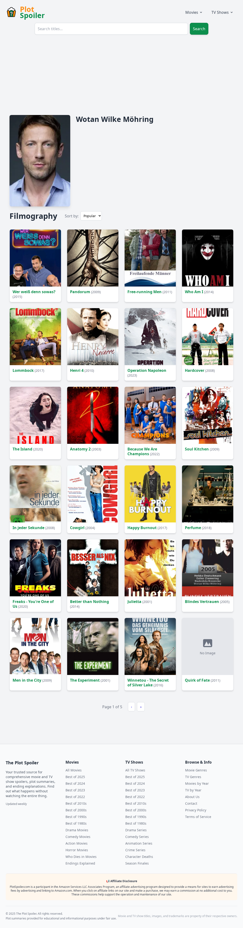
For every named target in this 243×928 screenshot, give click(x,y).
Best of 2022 (75, 796)
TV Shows (220, 12)
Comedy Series (137, 836)
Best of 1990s (76, 816)
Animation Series (138, 843)
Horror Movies (76, 850)
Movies (191, 12)
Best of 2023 (75, 790)
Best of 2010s (76, 803)
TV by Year (193, 790)
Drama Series (136, 830)
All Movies (73, 770)
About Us (192, 796)
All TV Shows (135, 770)
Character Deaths (139, 856)
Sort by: (72, 216)
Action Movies (76, 843)
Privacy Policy (195, 810)
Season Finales (137, 863)
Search (199, 28)
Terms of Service (198, 816)
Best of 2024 (75, 783)
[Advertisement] (121, 74)
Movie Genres (196, 770)
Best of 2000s (76, 810)
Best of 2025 (75, 777)
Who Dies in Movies (81, 856)
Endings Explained (80, 863)
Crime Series (135, 850)
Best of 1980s (76, 823)
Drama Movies (76, 830)
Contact (191, 803)
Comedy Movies (77, 836)
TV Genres (193, 777)
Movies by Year (197, 783)
